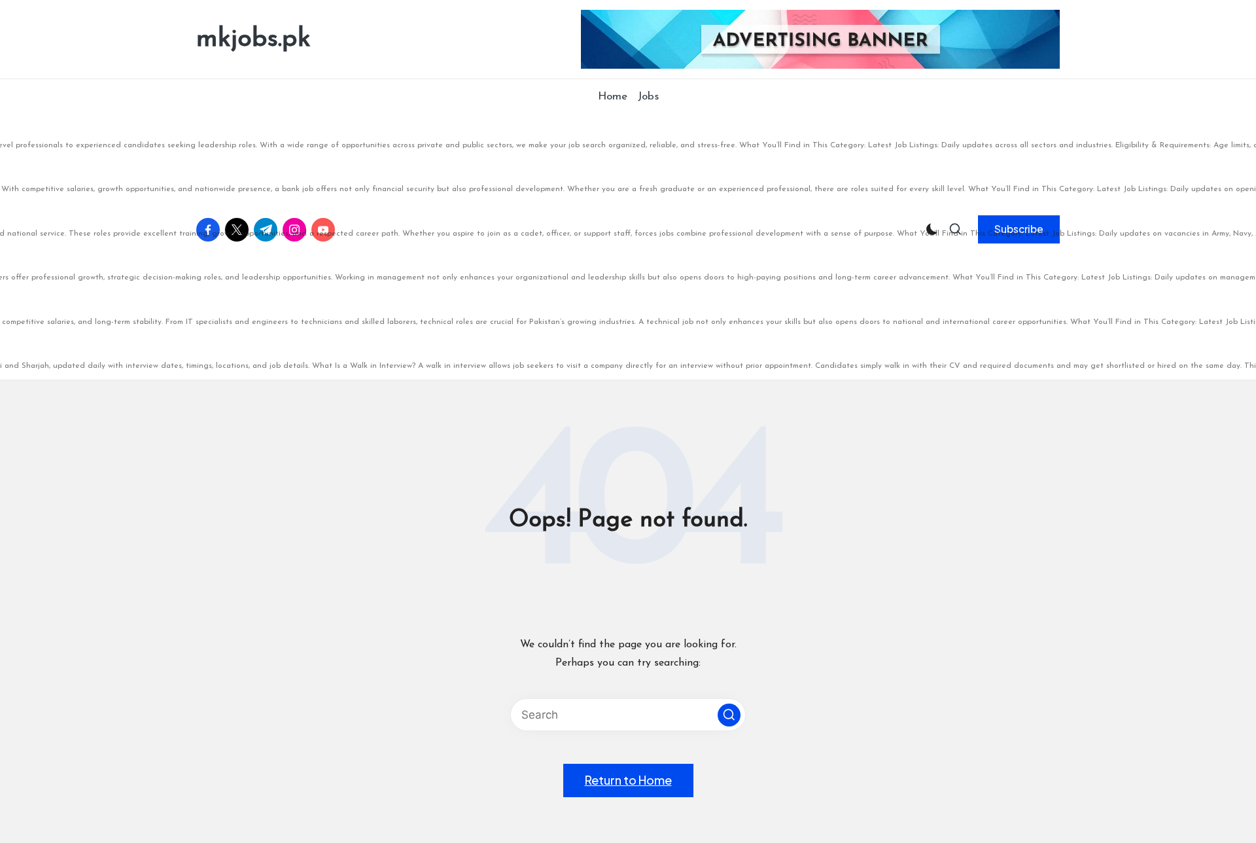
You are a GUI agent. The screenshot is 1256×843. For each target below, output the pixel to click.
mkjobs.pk (253, 39)
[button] (729, 715)
